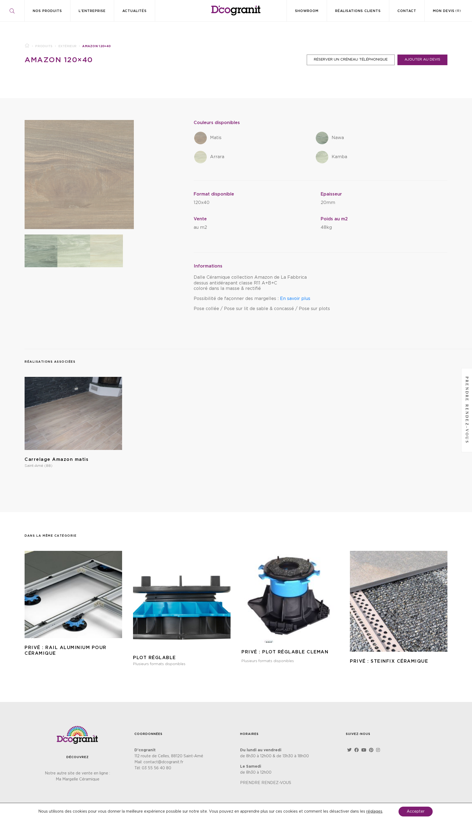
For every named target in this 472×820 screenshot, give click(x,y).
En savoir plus (294, 298)
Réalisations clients (358, 11)
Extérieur (67, 46)
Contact (406, 11)
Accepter (415, 811)
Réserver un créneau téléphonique (351, 59)
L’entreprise (92, 11)
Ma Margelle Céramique (77, 779)
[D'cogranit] (236, 10)
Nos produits (47, 11)
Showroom (306, 11)
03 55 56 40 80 (156, 768)
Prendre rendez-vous (467, 410)
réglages (374, 811)
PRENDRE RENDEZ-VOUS (265, 783)
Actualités (134, 11)
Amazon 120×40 (59, 60)
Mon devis (447, 11)
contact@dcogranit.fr (163, 762)
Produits (43, 46)
